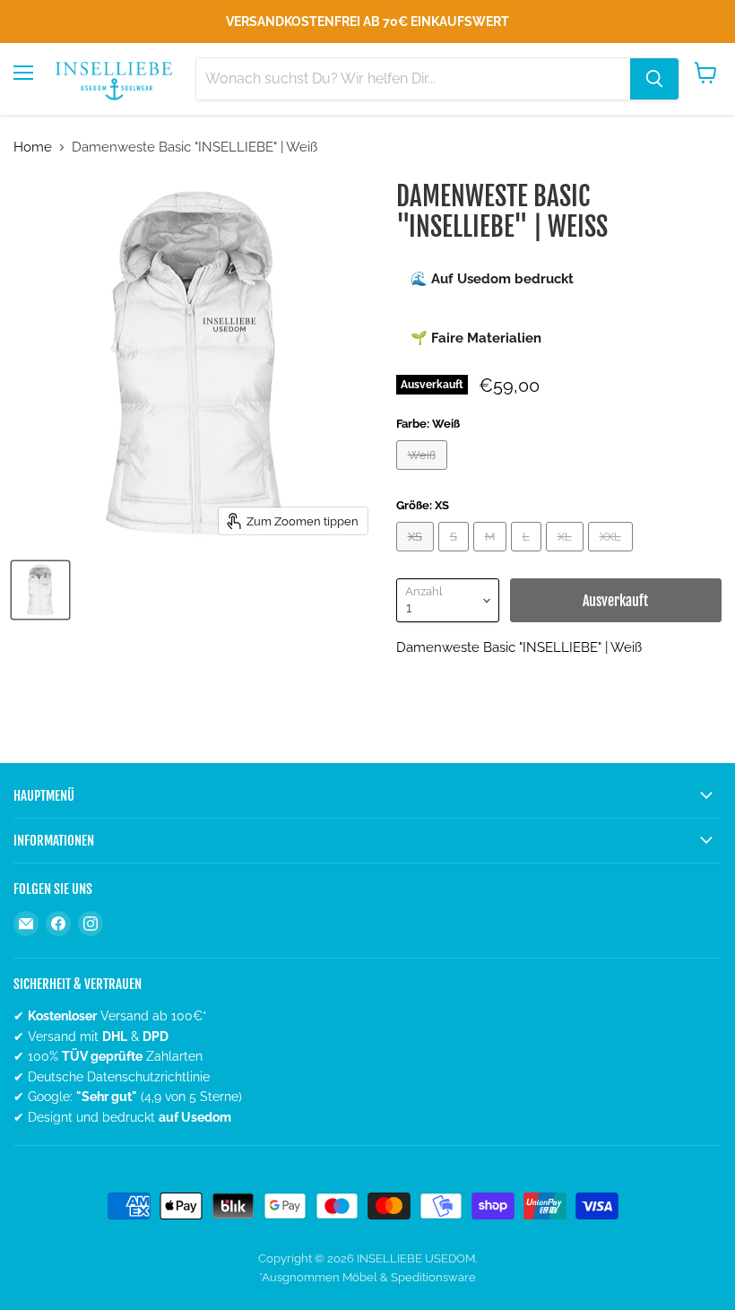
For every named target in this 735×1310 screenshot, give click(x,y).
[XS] (417, 556)
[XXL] (612, 556)
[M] (492, 556)
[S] (455, 556)
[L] (528, 556)
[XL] (567, 556)
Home (32, 147)
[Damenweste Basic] (40, 590)
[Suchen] (654, 79)
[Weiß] (424, 474)
